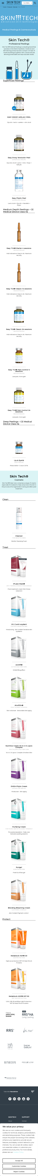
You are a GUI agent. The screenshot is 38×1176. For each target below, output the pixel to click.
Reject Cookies (19, 1172)
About (10, 1121)
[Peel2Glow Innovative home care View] (28, 1062)
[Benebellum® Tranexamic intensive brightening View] (28, 1046)
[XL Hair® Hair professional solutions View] (28, 1030)
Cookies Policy (18, 1152)
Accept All (19, 1161)
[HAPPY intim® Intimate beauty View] (10, 1046)
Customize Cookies (19, 1166)
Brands (15, 7)
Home (4, 7)
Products (9, 7)
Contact (24, 1121)
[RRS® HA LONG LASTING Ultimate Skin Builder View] (28, 1014)
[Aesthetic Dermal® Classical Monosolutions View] (10, 1078)
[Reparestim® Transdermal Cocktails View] (10, 1062)
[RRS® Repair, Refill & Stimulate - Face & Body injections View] (10, 1030)
